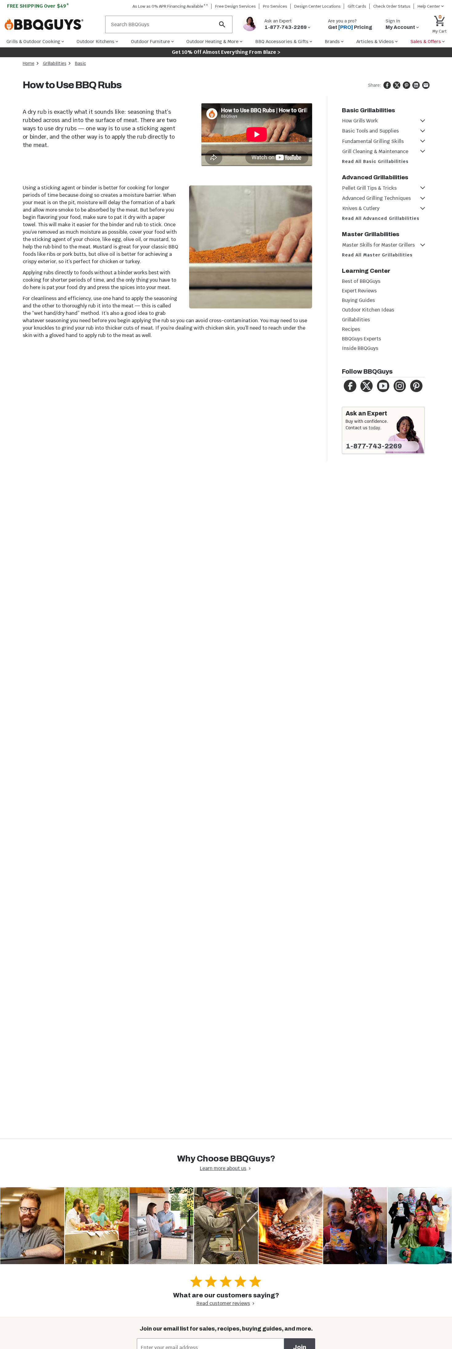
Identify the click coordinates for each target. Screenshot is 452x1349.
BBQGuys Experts (361, 338)
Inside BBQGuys (360, 348)
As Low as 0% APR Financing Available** (170, 6)
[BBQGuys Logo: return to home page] (52, 24)
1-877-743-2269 (374, 446)
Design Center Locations (317, 6)
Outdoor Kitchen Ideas (368, 310)
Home (28, 63)
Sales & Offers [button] (425, 41)
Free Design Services (235, 6)
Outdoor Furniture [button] (150, 41)
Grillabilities (54, 63)
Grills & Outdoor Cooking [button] (33, 41)
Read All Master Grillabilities (377, 255)
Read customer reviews (223, 1303)
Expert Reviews (359, 291)
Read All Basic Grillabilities (375, 161)
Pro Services (275, 6)
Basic (80, 63)
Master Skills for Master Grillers (378, 245)
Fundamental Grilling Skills (373, 141)
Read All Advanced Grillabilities (381, 218)
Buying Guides (358, 300)
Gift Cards (357, 6)
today (374, 427)
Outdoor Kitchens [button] (95, 41)
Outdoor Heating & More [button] (212, 41)
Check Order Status (391, 6)
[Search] (222, 24)
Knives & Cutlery (360, 208)
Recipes (351, 329)
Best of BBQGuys (361, 281)
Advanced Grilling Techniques (376, 198)
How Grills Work (360, 120)
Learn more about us (223, 1168)
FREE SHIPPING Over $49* (38, 6)
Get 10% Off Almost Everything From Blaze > (226, 52)
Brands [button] (332, 41)
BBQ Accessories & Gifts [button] (281, 41)
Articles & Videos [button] (375, 41)
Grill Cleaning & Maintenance (375, 151)
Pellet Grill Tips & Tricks (369, 188)
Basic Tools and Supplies (370, 131)
